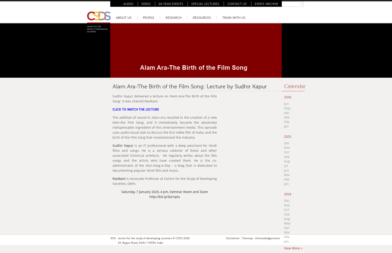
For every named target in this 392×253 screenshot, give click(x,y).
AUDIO (128, 4)
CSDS (179, 238)
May (287, 108)
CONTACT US (237, 4)
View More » (293, 248)
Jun (286, 103)
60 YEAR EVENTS (171, 4)
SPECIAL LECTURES (205, 4)
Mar (287, 117)
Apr (286, 113)
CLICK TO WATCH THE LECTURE (136, 109)
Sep (287, 156)
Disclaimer (233, 238)
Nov (287, 147)
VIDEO (146, 4)
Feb (286, 122)
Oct (286, 152)
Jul (286, 166)
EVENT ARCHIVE (266, 4)
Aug (287, 161)
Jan (286, 126)
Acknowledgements (267, 238)
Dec (287, 143)
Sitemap (247, 238)
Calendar (295, 86)
